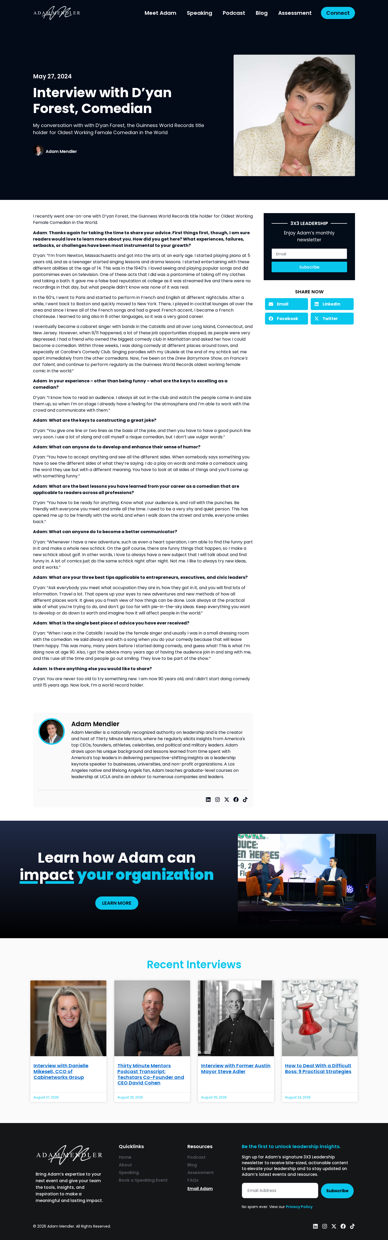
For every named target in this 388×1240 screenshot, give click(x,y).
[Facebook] (236, 799)
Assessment (295, 13)
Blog (262, 13)
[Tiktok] (245, 799)
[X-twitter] (226, 799)
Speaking (199, 13)
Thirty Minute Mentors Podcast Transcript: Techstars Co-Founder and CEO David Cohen (150, 1074)
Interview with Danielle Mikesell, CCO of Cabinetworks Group (61, 1071)
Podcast (234, 13)
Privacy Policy (299, 1206)
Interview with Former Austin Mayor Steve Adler (236, 1068)
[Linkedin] (208, 799)
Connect (338, 13)
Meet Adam (160, 13)
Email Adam (200, 1189)
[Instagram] (217, 799)
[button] (286, 304)
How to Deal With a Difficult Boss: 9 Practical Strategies (318, 1068)
